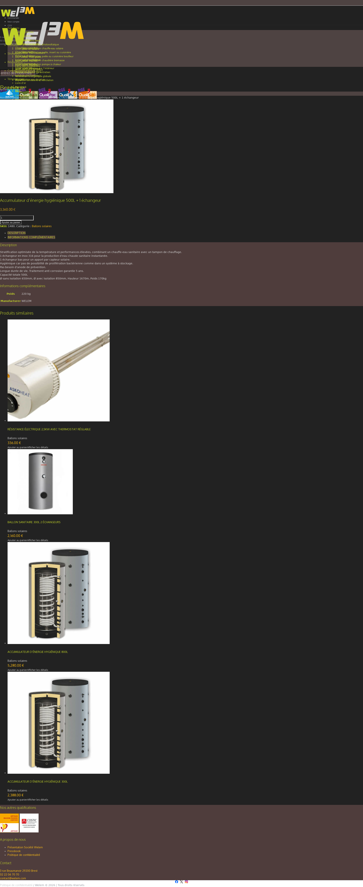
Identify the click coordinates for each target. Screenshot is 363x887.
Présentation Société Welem (25, 847)
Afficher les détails (37, 447)
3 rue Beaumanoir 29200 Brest (19, 870)
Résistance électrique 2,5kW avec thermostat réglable (49, 429)
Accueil (5, 97)
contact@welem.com (13, 878)
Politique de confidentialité (24, 854)
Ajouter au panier (11, 222)
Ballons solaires (49, 97)
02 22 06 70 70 (9, 874)
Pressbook (14, 851)
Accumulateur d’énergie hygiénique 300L (38, 781)
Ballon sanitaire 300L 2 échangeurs (34, 522)
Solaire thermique (24, 97)
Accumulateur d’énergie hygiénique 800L (38, 652)
